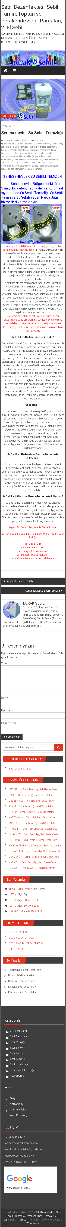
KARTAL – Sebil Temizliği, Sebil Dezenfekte (32, 817)
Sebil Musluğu (18, 1042)
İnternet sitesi (8, 723)
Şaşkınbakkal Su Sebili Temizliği (42, 590)
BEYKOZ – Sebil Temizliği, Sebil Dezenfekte (32, 868)
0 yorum (38, 140)
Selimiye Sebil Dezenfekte (22, 981)
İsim (4, 697)
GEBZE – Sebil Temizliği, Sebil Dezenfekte (31, 800)
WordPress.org (18, 1115)
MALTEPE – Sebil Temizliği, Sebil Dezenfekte (32, 823)
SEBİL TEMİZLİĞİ (18, 932)
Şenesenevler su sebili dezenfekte (16, 156)
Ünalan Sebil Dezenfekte (21, 975)
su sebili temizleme (17, 169)
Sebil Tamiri (16, 1053)
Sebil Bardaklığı (18, 1036)
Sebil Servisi (56, 144)
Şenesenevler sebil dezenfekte (43, 147)
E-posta (6, 710)
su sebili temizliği (35, 169)
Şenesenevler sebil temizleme (14, 153)
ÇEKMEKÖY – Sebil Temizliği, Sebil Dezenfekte (34, 856)
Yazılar (16, 1104)
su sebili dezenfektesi (21, 166)
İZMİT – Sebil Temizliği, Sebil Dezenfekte (30, 795)
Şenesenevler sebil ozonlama (43, 150)
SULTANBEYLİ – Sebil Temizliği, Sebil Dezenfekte (35, 851)
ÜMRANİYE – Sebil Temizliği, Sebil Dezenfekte (33, 834)
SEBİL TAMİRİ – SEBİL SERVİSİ (26, 943)
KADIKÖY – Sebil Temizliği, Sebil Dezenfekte (32, 862)
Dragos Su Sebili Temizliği (20, 581)
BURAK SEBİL (31, 900)
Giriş (12, 1098)
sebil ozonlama (43, 144)
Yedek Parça (17, 1075)
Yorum (5, 663)
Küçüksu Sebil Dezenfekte (22, 992)
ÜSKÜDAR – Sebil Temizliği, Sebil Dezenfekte (33, 840)
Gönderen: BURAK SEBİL (15, 140)
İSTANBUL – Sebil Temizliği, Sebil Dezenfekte (33, 789)
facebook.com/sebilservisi (19, 1155)
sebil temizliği (22, 147)
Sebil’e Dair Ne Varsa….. (21, 768)
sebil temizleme (8, 147)
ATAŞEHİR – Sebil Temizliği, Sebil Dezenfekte (33, 828)
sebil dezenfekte (11, 144)
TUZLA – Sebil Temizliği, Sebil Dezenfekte (31, 806)
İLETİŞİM (14, 894)
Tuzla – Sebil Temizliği (21, 888)
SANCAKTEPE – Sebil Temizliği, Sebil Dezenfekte (35, 845)
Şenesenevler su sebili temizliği (31, 162)
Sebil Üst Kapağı (19, 1064)
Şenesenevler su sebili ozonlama (27, 159)
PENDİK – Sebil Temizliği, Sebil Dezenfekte (31, 812)
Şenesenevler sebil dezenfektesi (15, 150)
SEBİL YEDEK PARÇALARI (23, 937)
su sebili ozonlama (40, 166)
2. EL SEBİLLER (17, 949)
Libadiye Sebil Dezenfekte (22, 986)
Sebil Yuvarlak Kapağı (22, 1070)
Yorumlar (18, 1109)
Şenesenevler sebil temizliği (40, 153)
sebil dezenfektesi (28, 144)
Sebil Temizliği (9, 116)
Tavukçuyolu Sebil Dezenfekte (24, 969)
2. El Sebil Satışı (18, 1030)
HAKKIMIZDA (16, 911)
